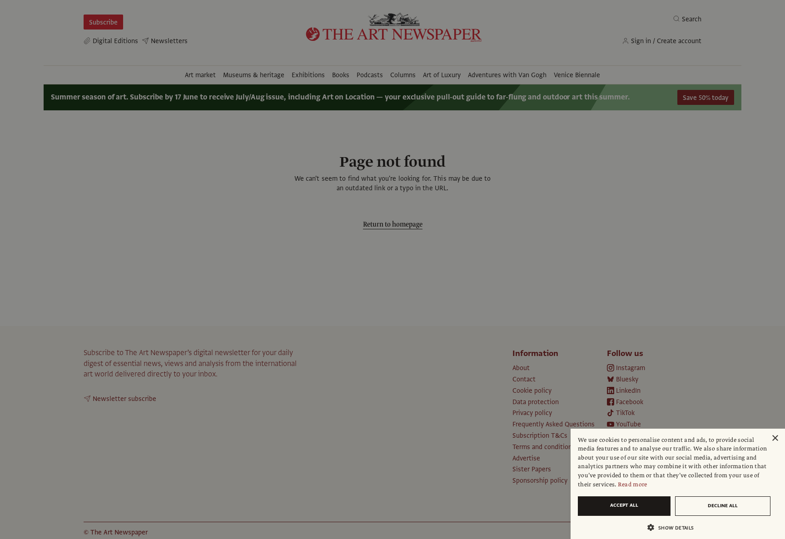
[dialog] (678, 484)
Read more (632, 484)
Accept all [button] (624, 505)
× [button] (774, 438)
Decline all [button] (723, 505)
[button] (674, 527)
